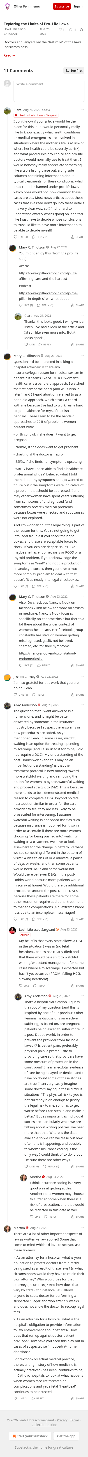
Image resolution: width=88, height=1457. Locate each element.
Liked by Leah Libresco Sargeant (38, 115)
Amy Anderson (25, 705)
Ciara (17, 110)
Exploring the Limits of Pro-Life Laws (36, 24)
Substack (21, 1447)
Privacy (62, 1420)
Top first (77, 71)
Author (25, 934)
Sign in (78, 6)
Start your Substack (32, 1436)
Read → (9, 55)
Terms (74, 1420)
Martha (35, 1176)
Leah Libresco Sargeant (14, 31)
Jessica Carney (24, 676)
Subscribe (62, 6)
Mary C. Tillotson (32, 247)
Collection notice (44, 1425)
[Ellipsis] (82, 109)
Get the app (66, 1436)
